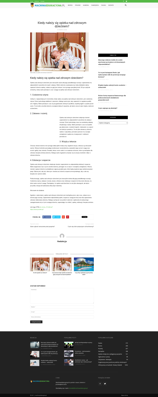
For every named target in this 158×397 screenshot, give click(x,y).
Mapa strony (124, 395)
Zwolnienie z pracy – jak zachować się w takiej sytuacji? (83, 361)
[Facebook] (123, 1)
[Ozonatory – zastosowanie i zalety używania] (68, 354)
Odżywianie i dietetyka (104, 359)
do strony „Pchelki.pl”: (46, 207)
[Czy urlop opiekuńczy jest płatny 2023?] (84, 264)
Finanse (78, 5)
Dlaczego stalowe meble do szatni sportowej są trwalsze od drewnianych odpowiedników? (111, 62)
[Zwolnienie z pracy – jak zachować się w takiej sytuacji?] (68, 362)
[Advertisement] (79, 14)
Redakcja (62, 241)
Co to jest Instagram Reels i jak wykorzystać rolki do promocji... (49, 353)
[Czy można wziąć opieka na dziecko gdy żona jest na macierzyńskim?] (62, 264)
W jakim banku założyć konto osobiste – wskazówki (49, 361)
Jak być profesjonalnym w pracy (83, 343)
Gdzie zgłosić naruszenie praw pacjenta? (42, 226)
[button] (125, 5)
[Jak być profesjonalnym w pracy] (68, 345)
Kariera (86, 5)
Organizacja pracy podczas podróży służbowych (112, 362)
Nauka (103, 5)
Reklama (37, 1)
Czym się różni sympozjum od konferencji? (81, 226)
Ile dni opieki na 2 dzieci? (40, 272)
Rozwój (111, 5)
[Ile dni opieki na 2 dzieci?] (40, 264)
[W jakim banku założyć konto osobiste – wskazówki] (34, 363)
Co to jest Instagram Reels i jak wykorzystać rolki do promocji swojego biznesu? (112, 75)
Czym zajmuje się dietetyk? (107, 108)
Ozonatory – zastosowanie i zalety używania (82, 352)
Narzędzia (95, 5)
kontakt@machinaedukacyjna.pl (78, 388)
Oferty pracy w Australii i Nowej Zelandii (110, 365)
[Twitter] (126, 1)
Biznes (70, 5)
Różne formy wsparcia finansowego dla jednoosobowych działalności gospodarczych (112, 98)
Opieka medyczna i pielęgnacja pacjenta (110, 354)
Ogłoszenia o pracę (104, 357)
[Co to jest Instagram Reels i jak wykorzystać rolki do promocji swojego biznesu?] (34, 354)
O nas (31, 1)
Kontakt (42, 1)
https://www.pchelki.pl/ (36, 209)
